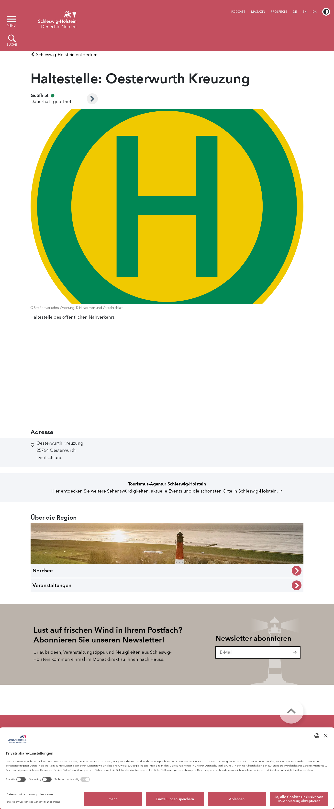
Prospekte (279, 11)
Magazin (258, 11)
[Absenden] (295, 652)
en (305, 11)
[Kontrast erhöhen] (326, 12)
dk (314, 11)
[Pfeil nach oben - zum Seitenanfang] (291, 711)
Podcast (238, 11)
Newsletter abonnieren (253, 638)
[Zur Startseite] (57, 19)
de (295, 11)
